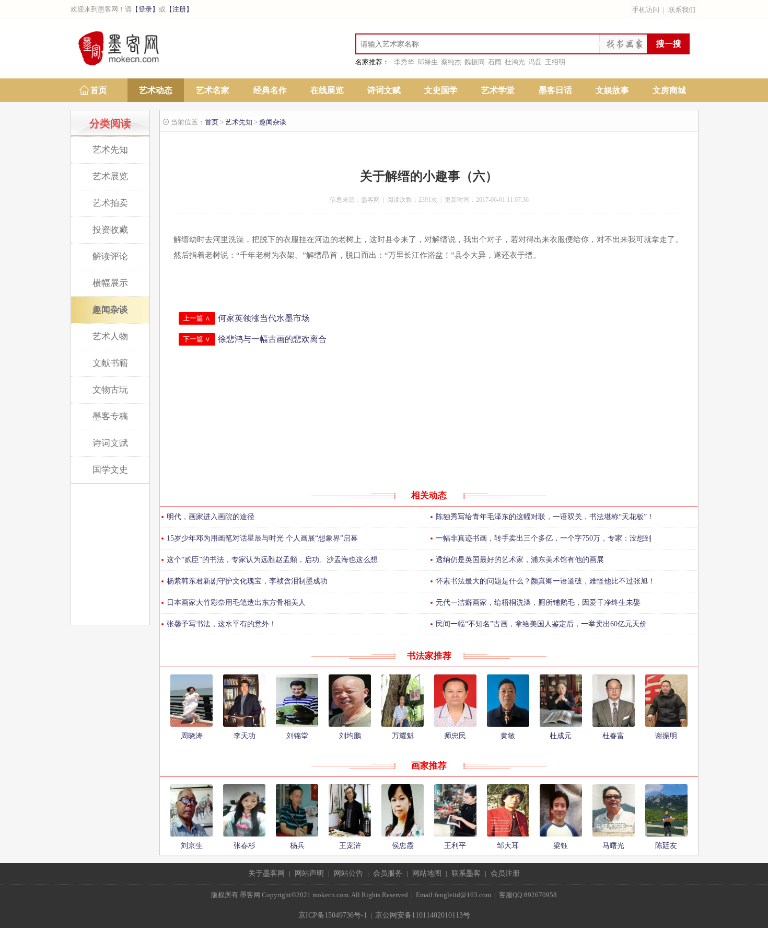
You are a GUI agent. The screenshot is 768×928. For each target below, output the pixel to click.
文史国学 (441, 90)
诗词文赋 (384, 90)
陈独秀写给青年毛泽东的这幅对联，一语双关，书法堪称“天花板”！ (545, 517)
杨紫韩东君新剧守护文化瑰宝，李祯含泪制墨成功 (247, 581)
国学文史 (110, 470)
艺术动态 (155, 90)
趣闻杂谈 (110, 310)
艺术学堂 (498, 90)
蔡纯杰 (451, 62)
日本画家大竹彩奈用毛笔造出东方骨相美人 (236, 602)
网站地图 (426, 873)
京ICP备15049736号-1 (332, 915)
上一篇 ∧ (197, 318)
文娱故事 (612, 90)
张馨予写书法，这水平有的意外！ (221, 624)
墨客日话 (555, 90)
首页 (98, 90)
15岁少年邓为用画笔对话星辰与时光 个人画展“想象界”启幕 (262, 538)
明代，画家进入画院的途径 (210, 517)
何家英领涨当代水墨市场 (264, 318)
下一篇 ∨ (197, 339)
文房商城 (669, 90)
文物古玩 (110, 390)
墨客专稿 (110, 416)
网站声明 (309, 873)
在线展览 (327, 90)
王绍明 (555, 62)
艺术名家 (212, 90)
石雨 (495, 62)
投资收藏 (110, 230)
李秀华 (404, 62)
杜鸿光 (515, 62)
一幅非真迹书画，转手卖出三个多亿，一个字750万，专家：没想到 (543, 538)
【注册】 (179, 9)
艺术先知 (110, 150)
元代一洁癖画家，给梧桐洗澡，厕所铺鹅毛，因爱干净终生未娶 (538, 602)
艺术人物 (110, 336)
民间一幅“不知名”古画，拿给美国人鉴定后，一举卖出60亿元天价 (541, 624)
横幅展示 (110, 283)
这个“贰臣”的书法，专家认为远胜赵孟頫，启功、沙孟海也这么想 (272, 560)
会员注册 (505, 873)
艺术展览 (110, 176)
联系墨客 (466, 873)
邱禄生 (427, 62)
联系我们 (681, 10)
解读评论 (110, 256)
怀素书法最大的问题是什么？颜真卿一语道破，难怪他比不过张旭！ (545, 581)
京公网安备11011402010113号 (422, 915)
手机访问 (645, 10)
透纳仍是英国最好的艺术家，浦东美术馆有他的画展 (520, 560)
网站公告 (348, 873)
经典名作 (270, 90)
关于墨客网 (266, 873)
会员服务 (387, 873)
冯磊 (535, 62)
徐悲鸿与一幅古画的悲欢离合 (272, 339)
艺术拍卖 (110, 203)
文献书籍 (110, 363)
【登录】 (145, 9)
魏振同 (474, 62)
